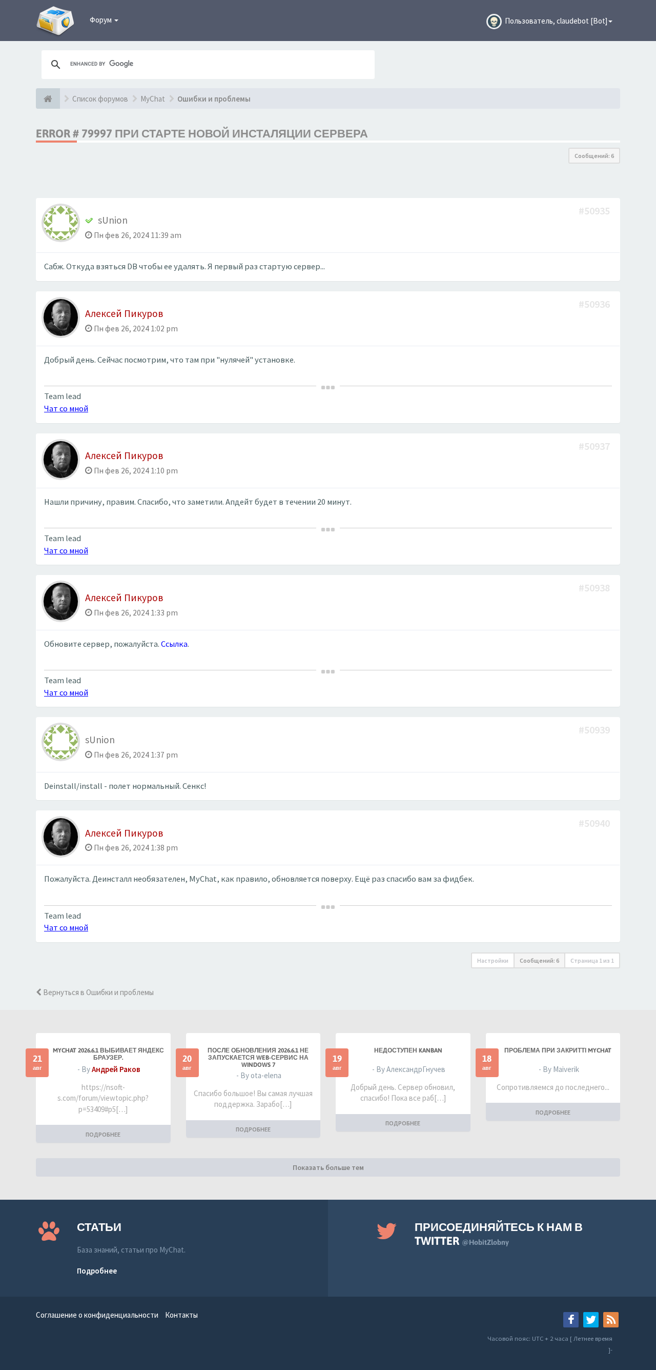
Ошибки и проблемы (214, 99)
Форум (101, 20)
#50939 (595, 729)
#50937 (595, 446)
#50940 (595, 823)
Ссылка (174, 644)
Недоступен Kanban (408, 1050)
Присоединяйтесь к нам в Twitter (499, 1233)
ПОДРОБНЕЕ (103, 1134)
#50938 (595, 587)
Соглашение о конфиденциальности (97, 1315)
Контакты (181, 1315)
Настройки (492, 960)
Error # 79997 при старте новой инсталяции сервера (202, 133)
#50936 (595, 303)
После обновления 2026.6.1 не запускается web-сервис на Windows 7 (258, 1057)
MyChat (152, 99)
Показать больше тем (328, 1167)
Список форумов (100, 99)
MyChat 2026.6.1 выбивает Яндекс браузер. (108, 1054)
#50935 (595, 210)
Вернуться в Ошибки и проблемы (98, 992)
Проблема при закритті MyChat (557, 1050)
